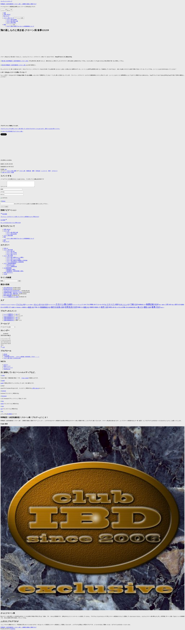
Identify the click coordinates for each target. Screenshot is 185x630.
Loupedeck (8, 304)
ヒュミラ (82, 304)
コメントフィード (8, 367)
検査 (86, 307)
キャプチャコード (18, 203)
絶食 (125, 307)
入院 (168, 304)
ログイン (5, 364)
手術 (37, 307)
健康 (163, 304)
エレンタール (41, 304)
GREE (2, 403)
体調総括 (142, 304)
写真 (173, 304)
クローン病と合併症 (11, 252)
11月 (3, 347)
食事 (33, 170)
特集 (4, 24)
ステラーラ (75, 304)
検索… (2, 280)
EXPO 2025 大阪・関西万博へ (11, 293)
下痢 (134, 304)
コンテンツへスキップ (6, 1)
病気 (112, 307)
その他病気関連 (7, 268)
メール (2, 191)
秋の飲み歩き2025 (8, 289)
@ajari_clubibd (24, 378)
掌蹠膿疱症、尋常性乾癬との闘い (15, 271)
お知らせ (5, 248)
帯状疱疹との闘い (11, 269)
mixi (2, 408)
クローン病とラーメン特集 (13, 258)
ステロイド (55, 170)
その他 (5, 274)
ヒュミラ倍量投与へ (8, 314)
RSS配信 (10, 414)
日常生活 (38, 170)
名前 (2, 189)
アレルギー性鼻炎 (29, 304)
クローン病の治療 (11, 22)
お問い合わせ (6, 14)
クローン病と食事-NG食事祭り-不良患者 (16, 260)
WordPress (12, 628)
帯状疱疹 (19, 307)
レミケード (44, 170)
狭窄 (49, 170)
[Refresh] (3, 201)
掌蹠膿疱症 (45, 307)
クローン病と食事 (11, 170)
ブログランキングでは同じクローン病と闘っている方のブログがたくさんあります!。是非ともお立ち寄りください (30, 128)
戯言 (31, 307)
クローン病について (8, 18)
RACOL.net (6, 355)
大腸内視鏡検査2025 (8, 317)
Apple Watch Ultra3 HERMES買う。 (12, 290)
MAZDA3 (13, 304)
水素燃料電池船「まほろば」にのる (12, 292)
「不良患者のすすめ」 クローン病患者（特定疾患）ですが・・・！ (21, 356)
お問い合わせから (8, 272)
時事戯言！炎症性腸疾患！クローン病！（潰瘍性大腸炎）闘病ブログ (18, 4)
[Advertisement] (44, 43)
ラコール (100, 304)
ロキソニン (124, 304)
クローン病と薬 (10, 251)
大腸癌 (13, 307)
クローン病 (22, 170)
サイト (2, 194)
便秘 (160, 304)
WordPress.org (6, 369)
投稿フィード (6, 366)
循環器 (25, 307)
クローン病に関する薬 (12, 21)
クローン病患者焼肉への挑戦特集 (15, 262)
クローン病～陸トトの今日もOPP (12, 358)
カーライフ (52, 304)
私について (6, 16)
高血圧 (162, 307)
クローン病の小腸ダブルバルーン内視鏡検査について (20, 26)
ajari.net (5, 354)
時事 (80, 307)
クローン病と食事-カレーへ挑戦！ (15, 257)
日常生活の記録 (10, 265)
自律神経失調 (132, 307)
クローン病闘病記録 (11, 266)
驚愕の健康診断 (7, 295)
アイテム (21, 304)
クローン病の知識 (8, 249)
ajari (6, 169)
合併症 (7, 307)
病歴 (4, 13)
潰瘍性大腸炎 (95, 307)
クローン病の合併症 (11, 19)
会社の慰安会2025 (8, 287)
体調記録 (28, 170)
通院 (147, 307)
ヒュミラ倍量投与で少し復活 (10, 296)
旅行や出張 (58, 307)
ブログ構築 (91, 304)
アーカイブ (3, 327)
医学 (177, 304)
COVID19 (3, 304)
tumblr (2, 383)
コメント (4, 186)
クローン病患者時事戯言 (9, 263)
